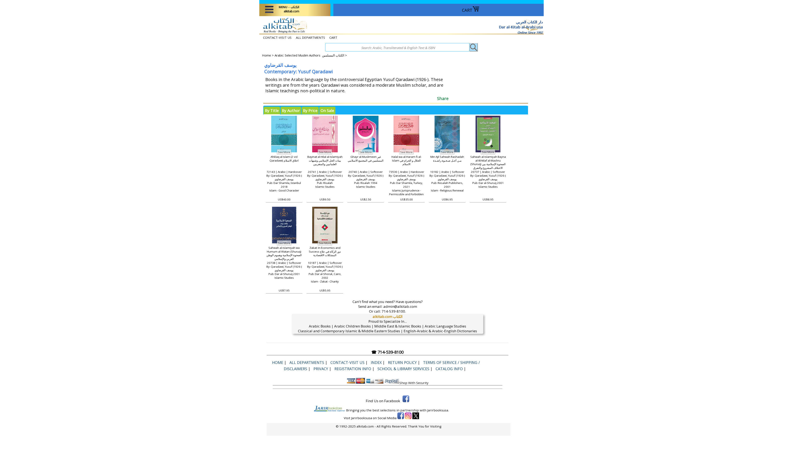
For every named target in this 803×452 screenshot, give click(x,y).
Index (376, 362)
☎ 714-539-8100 (387, 352)
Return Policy (402, 362)
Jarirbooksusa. (438, 410)
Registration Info (352, 368)
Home (266, 55)
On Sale (327, 110)
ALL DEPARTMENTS (310, 37)
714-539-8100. (394, 311)
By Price (310, 110)
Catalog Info (449, 368)
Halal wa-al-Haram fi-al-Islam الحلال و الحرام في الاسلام (406, 160)
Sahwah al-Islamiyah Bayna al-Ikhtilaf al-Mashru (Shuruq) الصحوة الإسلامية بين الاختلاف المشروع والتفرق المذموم (488, 164)
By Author (291, 110)
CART (467, 10)
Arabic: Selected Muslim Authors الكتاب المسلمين (309, 55)
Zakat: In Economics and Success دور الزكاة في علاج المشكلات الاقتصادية (325, 251)
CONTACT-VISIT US (277, 37)
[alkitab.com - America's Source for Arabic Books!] (283, 32)
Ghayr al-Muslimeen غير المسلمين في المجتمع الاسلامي (366, 158)
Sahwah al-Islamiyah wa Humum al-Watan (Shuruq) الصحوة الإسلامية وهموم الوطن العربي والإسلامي (284, 253)
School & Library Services (403, 368)
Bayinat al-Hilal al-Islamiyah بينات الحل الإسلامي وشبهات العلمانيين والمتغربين (325, 160)
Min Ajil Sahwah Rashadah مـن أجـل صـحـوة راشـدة (447, 158)
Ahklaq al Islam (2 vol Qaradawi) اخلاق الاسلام (284, 158)
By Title (272, 110)
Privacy (320, 368)
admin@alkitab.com (400, 306)
